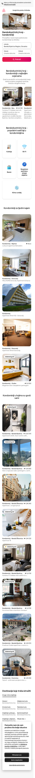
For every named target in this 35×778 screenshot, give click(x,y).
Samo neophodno (17, 760)
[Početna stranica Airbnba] (3, 10)
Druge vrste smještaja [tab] (9, 695)
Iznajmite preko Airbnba (21, 10)
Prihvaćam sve (16, 755)
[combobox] (17, 46)
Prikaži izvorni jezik (10, 4)
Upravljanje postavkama (17, 765)
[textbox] (9, 53)
